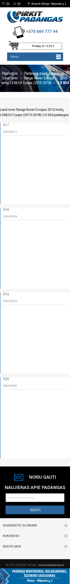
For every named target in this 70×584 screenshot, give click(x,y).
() (8, 3)
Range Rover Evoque (39, 78)
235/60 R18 (10, 216)
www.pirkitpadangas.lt (51, 565)
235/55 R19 (10, 301)
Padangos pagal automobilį (44, 73)
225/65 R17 (10, 131)
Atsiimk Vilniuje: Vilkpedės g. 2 (48, 3)
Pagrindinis (10, 73)
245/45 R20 (10, 385)
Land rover (10, 78)
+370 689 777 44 (42, 31)
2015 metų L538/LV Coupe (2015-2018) (34, 80)
